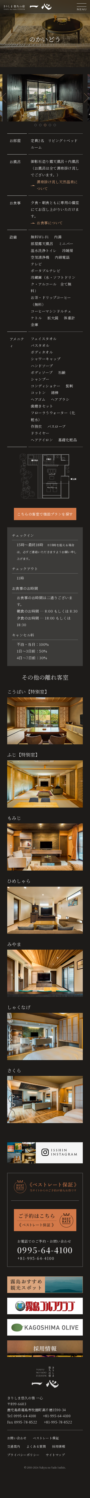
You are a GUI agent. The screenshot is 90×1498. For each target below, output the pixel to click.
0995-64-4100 (25, 1415)
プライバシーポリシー (23, 1454)
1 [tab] (35, 125)
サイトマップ (55, 1454)
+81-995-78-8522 (58, 1422)
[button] (81, 6)
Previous (3, 98)
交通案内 (13, 1446)
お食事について (50, 222)
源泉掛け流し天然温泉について (57, 185)
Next (86, 98)
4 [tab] (50, 125)
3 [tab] (45, 125)
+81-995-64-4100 (35, 1258)
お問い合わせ (17, 1438)
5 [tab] (55, 125)
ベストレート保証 (46, 1438)
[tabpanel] (45, 97)
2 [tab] (40, 125)
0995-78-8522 (25, 1422)
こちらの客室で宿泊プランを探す (45, 514)
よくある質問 (36, 1446)
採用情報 (58, 1446)
